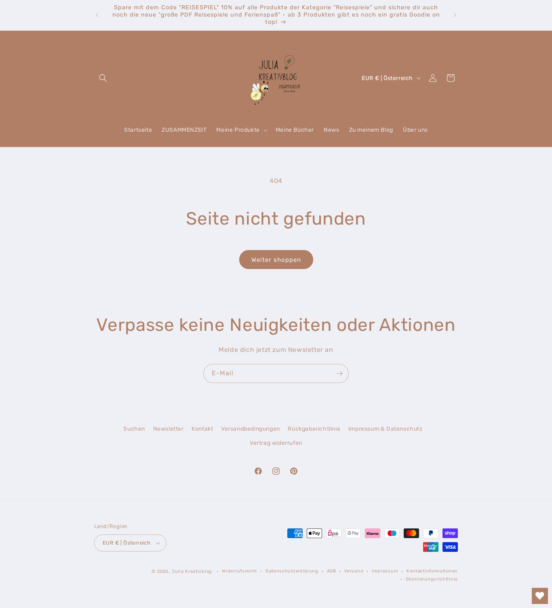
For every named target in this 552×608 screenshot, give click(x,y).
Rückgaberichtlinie (314, 428)
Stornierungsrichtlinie (432, 579)
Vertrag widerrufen (276, 443)
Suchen (134, 428)
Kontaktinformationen (432, 571)
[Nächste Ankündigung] (455, 15)
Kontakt (202, 428)
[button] (103, 78)
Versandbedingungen (250, 428)
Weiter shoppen (276, 259)
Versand (353, 571)
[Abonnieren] (339, 373)
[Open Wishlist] (540, 596)
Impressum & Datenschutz (385, 428)
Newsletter (168, 428)
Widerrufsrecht (239, 571)
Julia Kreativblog (192, 571)
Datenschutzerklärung (291, 571)
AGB (331, 571)
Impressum (385, 571)
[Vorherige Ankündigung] (97, 15)
